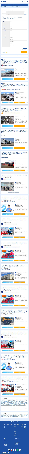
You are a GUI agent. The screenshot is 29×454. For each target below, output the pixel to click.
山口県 (25, 426)
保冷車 (24, 405)
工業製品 (9, 404)
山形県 (21, 416)
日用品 (18, 403)
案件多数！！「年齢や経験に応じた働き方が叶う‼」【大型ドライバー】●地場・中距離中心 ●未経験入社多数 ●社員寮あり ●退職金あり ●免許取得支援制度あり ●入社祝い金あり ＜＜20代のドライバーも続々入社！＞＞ (14, 243)
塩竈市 (11, 415)
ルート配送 (6, 402)
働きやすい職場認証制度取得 (19, 401)
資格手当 (27, 403)
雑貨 (4, 402)
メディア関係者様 (17, 442)
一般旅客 (8, 403)
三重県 (18, 425)
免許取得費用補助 (13, 400)
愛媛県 (25, 428)
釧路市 (23, 414)
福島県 (16, 415)
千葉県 (11, 424)
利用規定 (5, 439)
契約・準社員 (25, 399)
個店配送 (17, 404)
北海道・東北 (2, 414)
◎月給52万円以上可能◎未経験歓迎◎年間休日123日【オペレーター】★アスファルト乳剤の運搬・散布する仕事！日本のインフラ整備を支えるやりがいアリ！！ (14, 266)
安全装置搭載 (5, 401)
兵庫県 (22, 425)
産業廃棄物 (13, 18)
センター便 (2, 402)
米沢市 (23, 416)
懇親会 (11, 409)
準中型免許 (21, 17)
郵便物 (11, 404)
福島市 (22, 415)
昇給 (12, 399)
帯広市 (17, 414)
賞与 (3, 399)
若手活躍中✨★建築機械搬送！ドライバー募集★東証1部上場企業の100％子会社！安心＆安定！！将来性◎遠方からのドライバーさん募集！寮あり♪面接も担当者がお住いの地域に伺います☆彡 (14, 311)
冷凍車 (12, 402)
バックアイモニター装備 (24, 400)
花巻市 (12, 416)
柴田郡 (15, 415)
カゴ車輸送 (9, 402)
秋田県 (4, 426)
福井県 (15, 425)
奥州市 (14, 416)
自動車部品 (22, 405)
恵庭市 (21, 414)
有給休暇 (20, 399)
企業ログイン (16, 439)
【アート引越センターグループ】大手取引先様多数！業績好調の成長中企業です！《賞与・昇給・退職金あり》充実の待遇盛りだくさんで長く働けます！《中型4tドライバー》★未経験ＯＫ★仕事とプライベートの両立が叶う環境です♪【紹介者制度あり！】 (14, 198)
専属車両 (14, 403)
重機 (6, 409)
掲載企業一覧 (5, 445)
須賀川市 (5, 416)
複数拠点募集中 (21, 402)
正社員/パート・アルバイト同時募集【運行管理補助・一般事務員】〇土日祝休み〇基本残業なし (14, 175)
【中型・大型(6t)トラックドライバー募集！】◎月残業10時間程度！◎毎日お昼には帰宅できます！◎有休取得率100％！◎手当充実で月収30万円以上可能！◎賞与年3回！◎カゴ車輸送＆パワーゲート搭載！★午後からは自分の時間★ (14, 62)
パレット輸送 (25, 402)
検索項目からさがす (6, 444)
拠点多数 (16, 403)
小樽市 (19, 414)
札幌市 (7, 414)
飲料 (6, 403)
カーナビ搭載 (19, 405)
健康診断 (17, 400)
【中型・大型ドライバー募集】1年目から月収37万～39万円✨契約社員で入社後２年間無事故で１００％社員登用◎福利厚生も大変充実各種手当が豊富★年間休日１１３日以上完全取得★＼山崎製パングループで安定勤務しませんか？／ (14, 378)
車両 (9, 405)
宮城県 (7, 415)
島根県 (25, 424)
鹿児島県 (15, 434)
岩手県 (6, 416)
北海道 (5, 414)
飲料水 (15, 404)
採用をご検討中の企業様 (18, 438)
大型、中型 (8, 18)
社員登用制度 (11, 403)
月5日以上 (11, 405)
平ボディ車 (2, 405)
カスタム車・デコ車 (6, 405)
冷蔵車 (13, 402)
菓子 (5, 404)
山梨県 (15, 426)
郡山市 (18, 415)
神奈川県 (12, 425)
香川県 (25, 427)
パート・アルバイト (16, 399)
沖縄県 (15, 435)
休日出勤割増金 (11, 401)
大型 (18, 17)
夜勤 (10, 18)
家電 (13, 405)
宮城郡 (13, 415)
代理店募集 (16, 444)
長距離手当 (22, 403)
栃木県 (8, 424)
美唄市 (4, 415)
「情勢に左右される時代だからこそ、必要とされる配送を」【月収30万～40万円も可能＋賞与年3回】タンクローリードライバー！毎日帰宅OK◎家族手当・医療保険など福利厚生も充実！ (14, 109)
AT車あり (2, 403)
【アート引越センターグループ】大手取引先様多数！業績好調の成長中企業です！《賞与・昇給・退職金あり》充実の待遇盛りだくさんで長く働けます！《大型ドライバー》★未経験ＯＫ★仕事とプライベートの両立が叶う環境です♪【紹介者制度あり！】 (14, 356)
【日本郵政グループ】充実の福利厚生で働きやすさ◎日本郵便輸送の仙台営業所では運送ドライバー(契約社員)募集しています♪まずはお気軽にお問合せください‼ (14, 153)
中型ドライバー (8, 17)
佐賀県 (15, 431)
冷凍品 (20, 403)
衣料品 (13, 404)
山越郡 (5, 415)
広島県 (25, 425)
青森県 (17, 416)
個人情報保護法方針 (6, 440)
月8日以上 (2, 401)
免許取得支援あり (4, 18)
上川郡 (2, 415)
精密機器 (7, 404)
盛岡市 (10, 416)
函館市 (15, 414)
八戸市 (19, 416)
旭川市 (13, 414)
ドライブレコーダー (5, 400)
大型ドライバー (4, 17)
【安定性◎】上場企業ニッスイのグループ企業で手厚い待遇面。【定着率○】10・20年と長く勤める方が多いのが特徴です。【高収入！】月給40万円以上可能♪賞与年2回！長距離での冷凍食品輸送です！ (14, 220)
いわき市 (21, 415)
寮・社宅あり (19, 400)
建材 (24, 403)
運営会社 (5, 438)
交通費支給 (11, 399)
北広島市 (9, 414)
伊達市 (26, 415)
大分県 (15, 433)
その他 (2, 400)
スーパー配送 (2, 404)
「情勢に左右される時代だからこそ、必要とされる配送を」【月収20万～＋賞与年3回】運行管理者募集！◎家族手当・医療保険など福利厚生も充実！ (14, 85)
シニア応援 (22, 399)
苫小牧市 (12, 414)
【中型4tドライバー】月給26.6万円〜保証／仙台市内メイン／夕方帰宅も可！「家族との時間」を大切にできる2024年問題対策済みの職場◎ (14, 131)
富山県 (15, 424)
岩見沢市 (25, 414)
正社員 (2, 399)
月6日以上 (8, 401)
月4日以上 (19, 404)
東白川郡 (2, 416)
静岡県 (18, 424)
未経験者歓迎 (7, 399)
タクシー (5, 403)
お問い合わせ (16, 443)
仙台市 (9, 415)
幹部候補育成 (18, 409)
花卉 (14, 405)
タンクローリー (15, 17)
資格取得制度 (9, 400)
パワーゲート (24, 401)
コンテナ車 (13, 409)
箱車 (14, 401)
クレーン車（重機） (3, 409)
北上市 (8, 416)
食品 (15, 401)
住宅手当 (17, 405)
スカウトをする (17, 440)
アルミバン (8, 409)
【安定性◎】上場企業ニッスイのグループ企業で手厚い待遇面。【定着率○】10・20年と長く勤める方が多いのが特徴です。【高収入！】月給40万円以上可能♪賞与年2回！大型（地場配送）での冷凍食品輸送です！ (14, 333)
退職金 (5, 399)
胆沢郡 (16, 416)
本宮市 (24, 415)
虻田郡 (27, 414)
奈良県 (22, 426)
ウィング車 (16, 402)
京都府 (22, 424)
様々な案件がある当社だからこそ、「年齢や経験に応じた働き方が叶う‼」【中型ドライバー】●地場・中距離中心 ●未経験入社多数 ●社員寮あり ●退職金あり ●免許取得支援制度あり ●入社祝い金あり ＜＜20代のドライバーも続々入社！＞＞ (14, 288)
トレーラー (12, 17)
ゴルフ (15, 409)
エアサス (19, 402)
